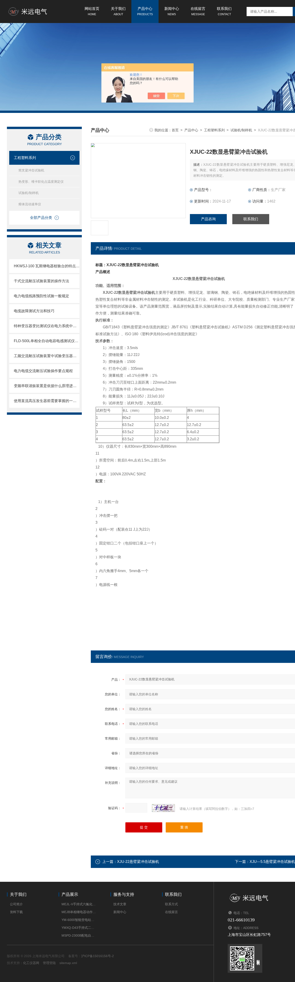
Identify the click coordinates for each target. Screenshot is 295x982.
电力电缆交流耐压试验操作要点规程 (43, 371)
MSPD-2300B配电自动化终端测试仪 (79, 935)
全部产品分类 (41, 218)
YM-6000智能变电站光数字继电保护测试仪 (79, 920)
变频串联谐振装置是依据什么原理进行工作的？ (47, 386)
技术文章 (119, 904)
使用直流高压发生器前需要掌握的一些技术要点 (47, 401)
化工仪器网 (31, 963)
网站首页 (92, 11)
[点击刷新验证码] (163, 808)
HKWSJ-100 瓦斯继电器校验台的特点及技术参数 (47, 266)
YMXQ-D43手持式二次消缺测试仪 (79, 927)
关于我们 (118, 11)
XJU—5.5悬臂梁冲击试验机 (272, 862)
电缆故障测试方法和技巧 (34, 311)
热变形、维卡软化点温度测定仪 (41, 181)
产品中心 (145, 11)
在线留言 (198, 11)
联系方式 (171, 904)
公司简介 (16, 904)
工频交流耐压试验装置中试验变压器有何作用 (47, 356)
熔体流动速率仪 (29, 204)
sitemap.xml (68, 963)
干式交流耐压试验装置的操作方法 (41, 281)
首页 (175, 130)
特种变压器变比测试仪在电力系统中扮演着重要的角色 (47, 326)
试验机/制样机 (28, 193)
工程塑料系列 (25, 158)
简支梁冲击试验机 (31, 170)
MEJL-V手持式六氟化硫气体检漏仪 (79, 904)
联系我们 (224, 11)
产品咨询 (208, 219)
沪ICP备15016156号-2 (97, 956)
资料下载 (16, 912)
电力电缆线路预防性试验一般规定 (41, 296)
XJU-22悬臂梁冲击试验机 (138, 862)
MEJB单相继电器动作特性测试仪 (79, 912)
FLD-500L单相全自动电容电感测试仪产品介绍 (47, 341)
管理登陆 (49, 963)
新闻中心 (171, 11)
